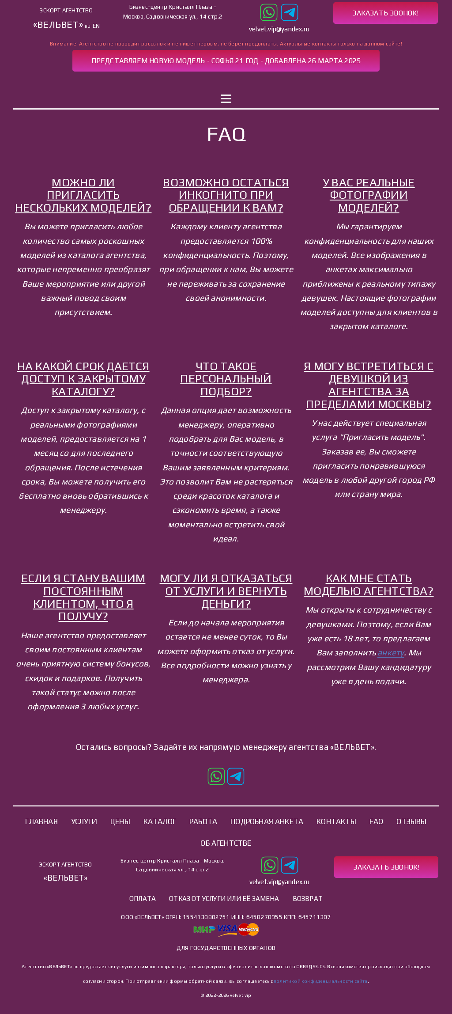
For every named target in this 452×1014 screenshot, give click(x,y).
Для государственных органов (226, 947)
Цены (120, 821)
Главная (128, 82)
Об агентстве (225, 843)
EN (96, 26)
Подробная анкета (266, 821)
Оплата (142, 898)
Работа (268, 82)
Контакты (320, 82)
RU (87, 26)
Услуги (175, 82)
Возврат (308, 898)
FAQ (376, 821)
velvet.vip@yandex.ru (279, 29)
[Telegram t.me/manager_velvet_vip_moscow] (289, 11)
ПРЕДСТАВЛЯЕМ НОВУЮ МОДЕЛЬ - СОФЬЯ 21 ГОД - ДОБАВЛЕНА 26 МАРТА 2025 (226, 61)
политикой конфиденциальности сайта (320, 981)
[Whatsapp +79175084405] (269, 11)
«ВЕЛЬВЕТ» (58, 24)
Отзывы (411, 821)
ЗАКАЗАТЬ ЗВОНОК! (385, 13)
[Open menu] (226, 99)
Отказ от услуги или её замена (224, 898)
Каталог (221, 82)
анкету (390, 652)
